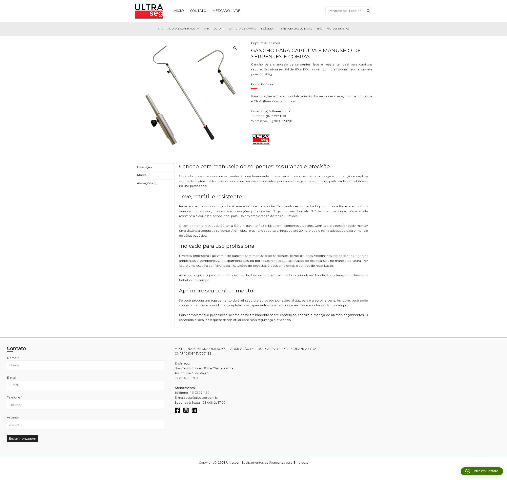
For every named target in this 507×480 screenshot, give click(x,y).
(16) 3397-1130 (276, 116)
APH (206, 28)
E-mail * (13, 377)
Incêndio (267, 28)
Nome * (13, 358)
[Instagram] (186, 410)
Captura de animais (265, 43)
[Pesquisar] (369, 11)
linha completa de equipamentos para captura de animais (261, 305)
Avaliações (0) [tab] (147, 183)
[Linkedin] (194, 410)
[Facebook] (178, 410)
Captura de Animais (242, 28)
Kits (160, 28)
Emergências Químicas (296, 28)
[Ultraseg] (261, 139)
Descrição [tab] (144, 167)
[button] (197, 29)
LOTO (217, 28)
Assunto (13, 417)
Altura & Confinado (181, 28)
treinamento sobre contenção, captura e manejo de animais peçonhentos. (306, 315)
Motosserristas (338, 28)
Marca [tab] (142, 175)
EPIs (319, 28)
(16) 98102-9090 (280, 121)
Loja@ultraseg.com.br (277, 111)
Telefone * (14, 397)
